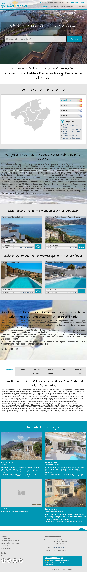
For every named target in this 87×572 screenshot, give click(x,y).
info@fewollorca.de (59, 547)
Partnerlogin (6, 542)
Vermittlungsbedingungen (10, 540)
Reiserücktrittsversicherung (11, 543)
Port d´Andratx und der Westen (71, 132)
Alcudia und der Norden (72, 129)
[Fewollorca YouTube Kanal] (9, 562)
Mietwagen (5, 545)
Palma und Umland (70, 136)
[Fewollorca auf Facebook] (3, 562)
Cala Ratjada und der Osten (71, 126)
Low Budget (67, 7)
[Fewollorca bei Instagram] (15, 562)
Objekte (54, 7)
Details (38, 247)
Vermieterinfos (7, 547)
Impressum (6, 538)
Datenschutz (6, 548)
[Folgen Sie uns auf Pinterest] (20, 562)
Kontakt (4, 537)
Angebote (81, 7)
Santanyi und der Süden (72, 138)
